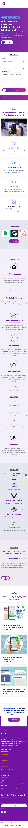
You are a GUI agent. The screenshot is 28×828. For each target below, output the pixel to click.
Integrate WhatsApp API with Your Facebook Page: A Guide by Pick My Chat (14, 691)
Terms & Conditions (10, 825)
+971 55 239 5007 (5, 756)
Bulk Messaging (14, 371)
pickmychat (7, 822)
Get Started (8, 42)
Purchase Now (14, 719)
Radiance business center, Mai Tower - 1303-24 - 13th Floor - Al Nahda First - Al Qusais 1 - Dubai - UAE (14, 769)
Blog (2, 788)
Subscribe (14, 805)
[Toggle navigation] (25, 3)
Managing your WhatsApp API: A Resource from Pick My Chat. (13, 659)
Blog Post (14, 593)
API (14, 421)
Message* (4, 78)
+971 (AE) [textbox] (5, 74)
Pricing (2, 783)
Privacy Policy (19, 825)
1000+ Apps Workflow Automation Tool (14, 322)
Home (2, 780)
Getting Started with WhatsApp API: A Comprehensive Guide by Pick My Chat (13, 627)
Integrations (4, 785)
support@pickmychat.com (7, 762)
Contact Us (4, 791)
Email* (3, 65)
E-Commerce (14, 346)
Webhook (14, 445)
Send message (15, 90)
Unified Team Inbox (14, 274)
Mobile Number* (6, 71)
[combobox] (5, 74)
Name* (4, 58)
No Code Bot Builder (14, 298)
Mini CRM (14, 397)
